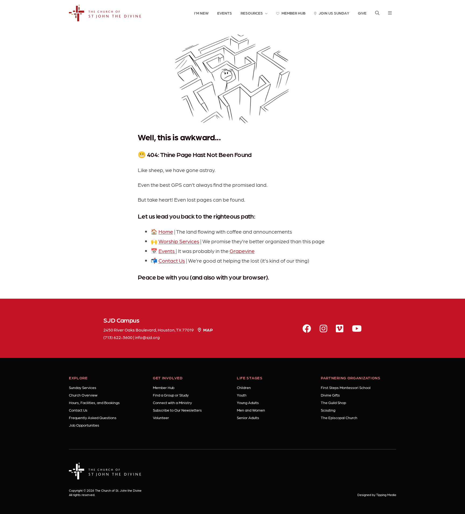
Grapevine (242, 250)
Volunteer (161, 417)
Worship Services (178, 241)
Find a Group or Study (171, 394)
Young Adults (248, 402)
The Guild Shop (333, 402)
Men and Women (251, 410)
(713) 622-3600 (117, 337)
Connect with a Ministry (172, 402)
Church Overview (83, 394)
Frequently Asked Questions (93, 417)
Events (167, 250)
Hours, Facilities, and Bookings (94, 402)
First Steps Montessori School (346, 387)
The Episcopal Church (339, 417)
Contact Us (171, 260)
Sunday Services (82, 387)
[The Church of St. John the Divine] (105, 13)
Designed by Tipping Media (376, 494)
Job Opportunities (84, 425)
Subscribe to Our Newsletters (177, 410)
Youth (241, 394)
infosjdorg (147, 337)
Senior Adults (248, 417)
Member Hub (163, 387)
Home (165, 231)
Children (244, 387)
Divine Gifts (330, 394)
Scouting (328, 410)
